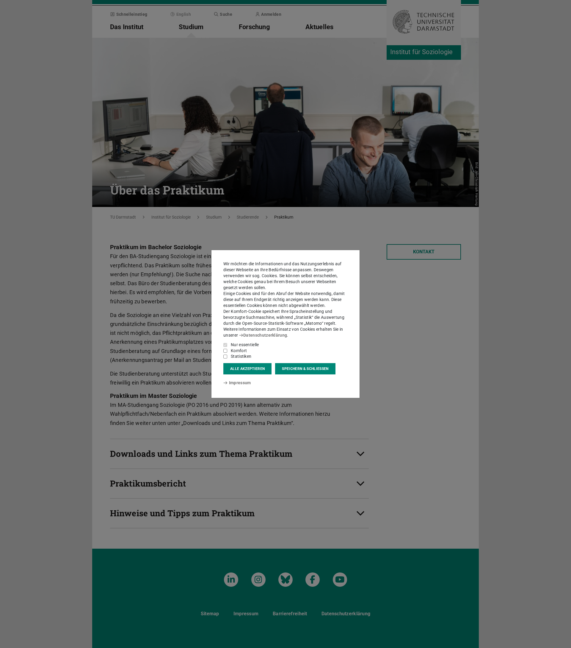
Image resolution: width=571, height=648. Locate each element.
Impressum (240, 382)
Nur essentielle (245, 344)
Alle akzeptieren (247, 369)
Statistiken (241, 356)
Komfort (239, 350)
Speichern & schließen (305, 369)
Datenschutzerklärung (265, 335)
